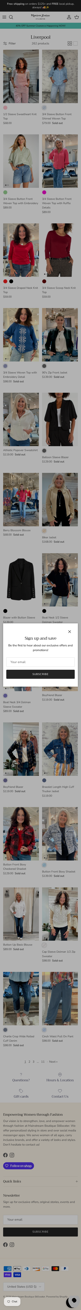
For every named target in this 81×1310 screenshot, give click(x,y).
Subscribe (40, 674)
